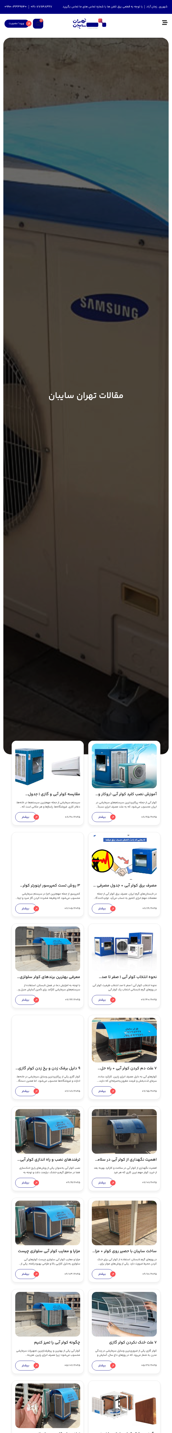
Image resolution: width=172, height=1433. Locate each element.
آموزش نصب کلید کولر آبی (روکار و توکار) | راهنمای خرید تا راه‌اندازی (127, 797)
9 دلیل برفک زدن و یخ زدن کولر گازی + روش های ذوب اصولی (49, 1071)
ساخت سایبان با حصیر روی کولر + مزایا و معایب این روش (124, 1254)
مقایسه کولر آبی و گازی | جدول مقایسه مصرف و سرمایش (54, 797)
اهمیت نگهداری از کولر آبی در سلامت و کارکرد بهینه (125, 1163)
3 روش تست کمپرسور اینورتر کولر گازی (51, 888)
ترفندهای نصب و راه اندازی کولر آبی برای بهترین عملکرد (50, 1163)
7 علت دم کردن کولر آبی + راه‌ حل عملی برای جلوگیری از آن (128, 1071)
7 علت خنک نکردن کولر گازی (133, 1342)
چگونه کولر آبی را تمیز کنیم (57, 1342)
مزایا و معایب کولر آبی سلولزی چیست (49, 1251)
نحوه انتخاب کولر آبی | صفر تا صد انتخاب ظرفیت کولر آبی (129, 980)
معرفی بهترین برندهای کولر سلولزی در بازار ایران (50, 980)
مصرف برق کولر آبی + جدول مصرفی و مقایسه (125, 888)
